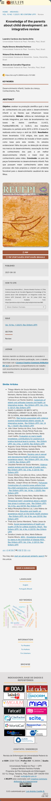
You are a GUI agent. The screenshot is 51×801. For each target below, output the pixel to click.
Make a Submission (25, 568)
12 (25, 550)
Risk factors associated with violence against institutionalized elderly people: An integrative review (28, 420)
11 (22, 550)
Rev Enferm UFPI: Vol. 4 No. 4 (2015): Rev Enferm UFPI (27, 529)
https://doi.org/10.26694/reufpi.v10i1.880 (20, 75)
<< (4, 550)
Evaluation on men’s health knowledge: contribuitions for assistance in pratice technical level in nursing (26, 438)
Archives (14, 12)
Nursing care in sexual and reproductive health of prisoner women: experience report (27, 456)
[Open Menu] (2, 2)
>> (29, 550)
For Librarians (25, 653)
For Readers (25, 645)
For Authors (25, 649)
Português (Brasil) (25, 589)
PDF (26, 252)
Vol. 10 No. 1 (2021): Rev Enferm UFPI (19, 14)
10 (20, 550)
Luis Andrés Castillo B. (35, 791)
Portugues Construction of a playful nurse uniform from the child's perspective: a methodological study (28, 485)
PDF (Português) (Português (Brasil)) (26, 257)
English (25, 585)
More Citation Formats (16, 307)
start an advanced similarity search (29, 556)
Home (5, 12)
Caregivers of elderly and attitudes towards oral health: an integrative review (27, 402)
